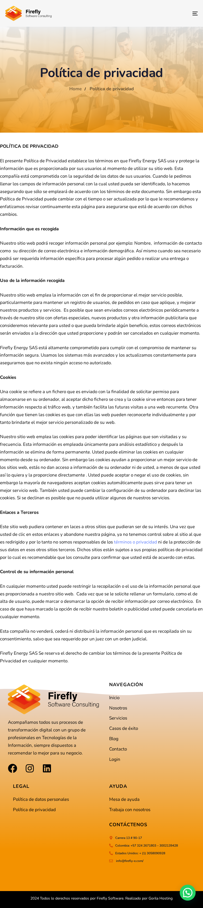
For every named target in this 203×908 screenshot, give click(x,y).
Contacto (118, 749)
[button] (188, 893)
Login (114, 759)
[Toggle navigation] (165, 13)
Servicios (118, 718)
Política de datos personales (41, 799)
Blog (113, 739)
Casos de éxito (123, 728)
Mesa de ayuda (124, 799)
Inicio (114, 698)
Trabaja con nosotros (129, 810)
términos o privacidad (135, 542)
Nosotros (118, 708)
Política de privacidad (34, 810)
